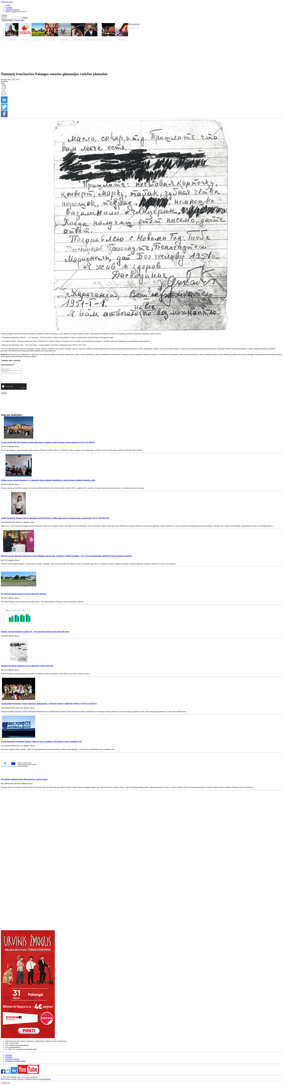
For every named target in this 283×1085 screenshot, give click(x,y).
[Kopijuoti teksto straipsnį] (3, 89)
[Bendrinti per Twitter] (4, 109)
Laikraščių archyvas (12, 10)
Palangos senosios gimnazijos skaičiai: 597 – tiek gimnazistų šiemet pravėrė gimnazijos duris (35, 632)
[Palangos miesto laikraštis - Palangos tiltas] (7, 2)
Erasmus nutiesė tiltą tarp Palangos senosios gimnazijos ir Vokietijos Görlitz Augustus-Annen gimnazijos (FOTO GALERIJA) (48, 442)
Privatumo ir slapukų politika (15, 1061)
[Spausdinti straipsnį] (3, 95)
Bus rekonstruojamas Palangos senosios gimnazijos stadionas (23, 594)
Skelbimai (8, 1057)
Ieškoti (25, 18)
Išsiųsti (4, 393)
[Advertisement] (141, 55)
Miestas (17, 446)
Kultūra (32, 522)
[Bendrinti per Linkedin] (4, 102)
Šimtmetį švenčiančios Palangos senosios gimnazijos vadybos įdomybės (27, 666)
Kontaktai (8, 8)
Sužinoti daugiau (45, 1079)
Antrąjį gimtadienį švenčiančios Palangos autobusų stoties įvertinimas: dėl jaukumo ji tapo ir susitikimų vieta (41, 741)
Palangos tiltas (19, 20)
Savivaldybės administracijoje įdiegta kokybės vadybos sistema (24, 779)
